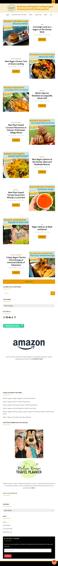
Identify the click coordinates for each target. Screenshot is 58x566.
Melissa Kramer (39, 34)
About (45, 14)
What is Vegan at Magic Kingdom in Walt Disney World (19, 398)
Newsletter (38, 14)
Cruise (42, 24)
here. (33, 488)
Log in (5, 522)
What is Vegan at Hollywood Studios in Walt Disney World (20, 405)
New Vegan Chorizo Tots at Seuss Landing (16, 62)
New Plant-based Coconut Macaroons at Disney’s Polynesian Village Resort (16, 129)
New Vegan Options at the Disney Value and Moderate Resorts (42, 162)
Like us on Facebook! (10, 493)
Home (7, 14)
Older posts (29, 281)
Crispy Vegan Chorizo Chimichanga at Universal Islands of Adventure (16, 261)
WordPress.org (7, 532)
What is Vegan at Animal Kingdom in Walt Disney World (19, 408)
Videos (30, 14)
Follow (8, 556)
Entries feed (6, 525)
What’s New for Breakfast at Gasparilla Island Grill (42, 95)
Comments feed (7, 529)
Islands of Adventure (16, 58)
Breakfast (42, 90)
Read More (42, 39)
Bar (42, 224)
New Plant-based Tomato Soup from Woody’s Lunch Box (16, 195)
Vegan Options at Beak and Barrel (42, 228)
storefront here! (37, 359)
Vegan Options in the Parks (19, 14)
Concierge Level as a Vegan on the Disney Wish (42, 29)
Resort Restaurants (16, 122)
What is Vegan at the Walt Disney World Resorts (17, 417)
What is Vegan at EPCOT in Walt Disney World (16, 402)
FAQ (51, 14)
